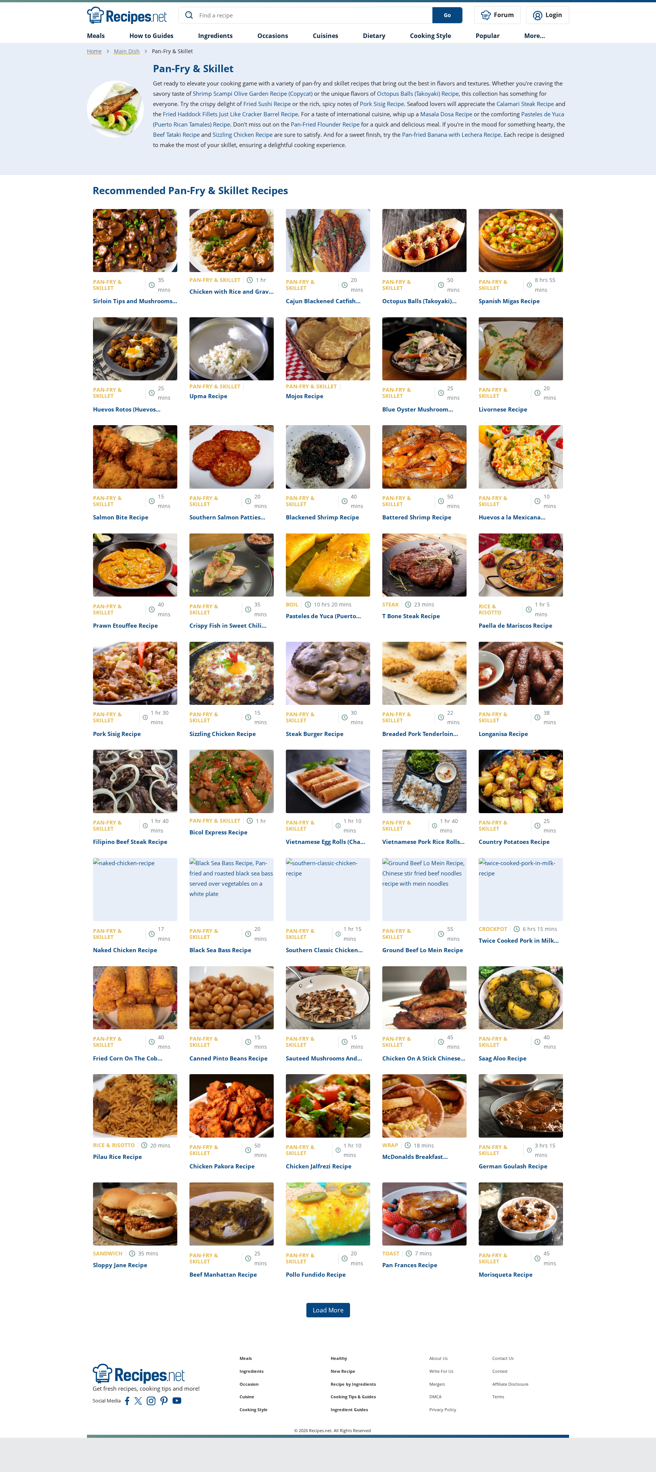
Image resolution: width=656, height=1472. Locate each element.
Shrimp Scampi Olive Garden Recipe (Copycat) (252, 93)
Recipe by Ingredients (353, 1384)
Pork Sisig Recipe (382, 104)
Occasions (272, 36)
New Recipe (343, 1371)
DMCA (435, 1396)
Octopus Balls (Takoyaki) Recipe (418, 93)
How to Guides (151, 36)
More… (534, 36)
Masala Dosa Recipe (446, 114)
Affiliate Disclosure (510, 1384)
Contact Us (503, 1358)
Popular (488, 36)
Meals (246, 1358)
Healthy (339, 1358)
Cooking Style (254, 1409)
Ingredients (215, 36)
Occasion (249, 1384)
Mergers (437, 1384)
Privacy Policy (442, 1409)
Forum (503, 15)
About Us (438, 1358)
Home (94, 51)
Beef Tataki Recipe (176, 134)
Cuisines (325, 36)
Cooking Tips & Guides (353, 1396)
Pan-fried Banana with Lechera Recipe (451, 134)
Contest (500, 1371)
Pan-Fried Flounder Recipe (325, 124)
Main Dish (127, 51)
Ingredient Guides (349, 1409)
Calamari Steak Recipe (525, 104)
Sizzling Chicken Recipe (243, 134)
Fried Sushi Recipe (267, 104)
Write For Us (441, 1371)
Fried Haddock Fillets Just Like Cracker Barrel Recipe (230, 114)
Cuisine (247, 1396)
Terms (498, 1396)
